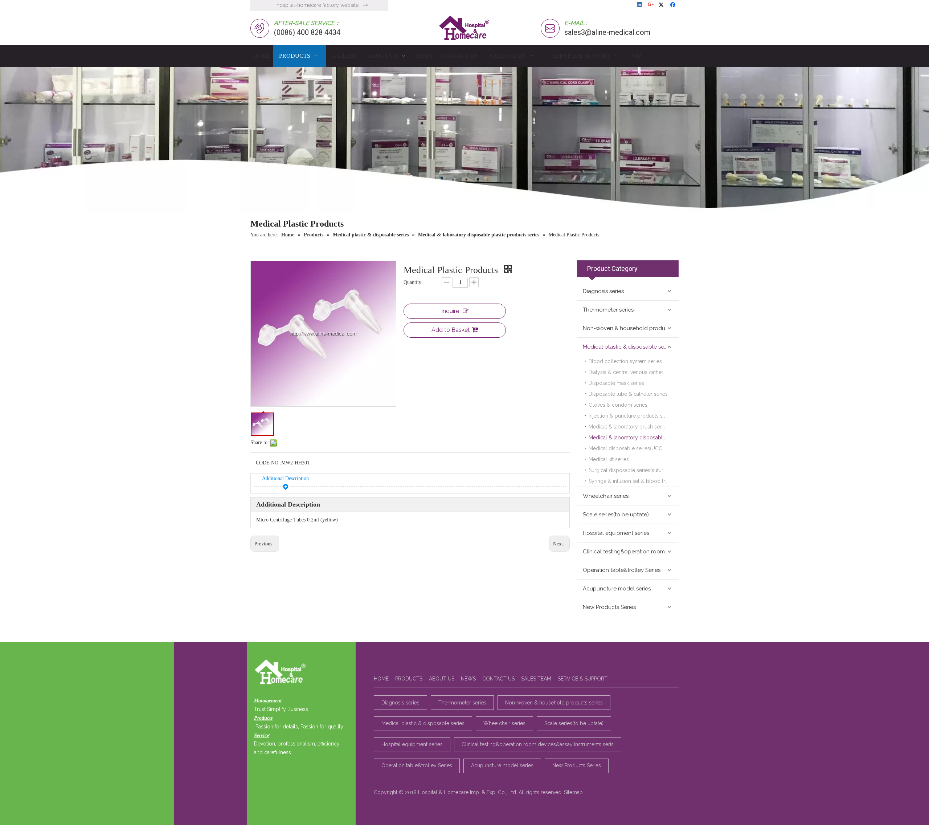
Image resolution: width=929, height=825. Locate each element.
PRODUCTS (408, 679)
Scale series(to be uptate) (616, 514)
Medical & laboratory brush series (628, 427)
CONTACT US (498, 679)
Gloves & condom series (618, 405)
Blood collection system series (625, 361)
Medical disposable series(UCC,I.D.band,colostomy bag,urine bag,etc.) (634, 448)
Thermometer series (608, 309)
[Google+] (651, 5)
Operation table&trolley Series (621, 570)
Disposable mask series (616, 383)
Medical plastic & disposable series (628, 347)
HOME (381, 679)
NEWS (468, 679)
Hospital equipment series (616, 533)
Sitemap (573, 792)
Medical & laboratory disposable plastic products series (634, 437)
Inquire (450, 311)
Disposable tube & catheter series (628, 394)
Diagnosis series (603, 291)
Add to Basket (450, 329)
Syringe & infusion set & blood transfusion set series (634, 481)
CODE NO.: (268, 463)
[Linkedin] (639, 5)
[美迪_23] (282, 672)
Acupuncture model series (617, 588)
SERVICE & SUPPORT (582, 679)
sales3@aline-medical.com (607, 32)
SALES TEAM (536, 679)
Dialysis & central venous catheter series (634, 372)
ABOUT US (441, 679)
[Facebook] (673, 5)
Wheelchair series (606, 496)
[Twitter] (662, 5)
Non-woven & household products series (631, 328)
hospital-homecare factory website (318, 5)
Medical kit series (609, 459)
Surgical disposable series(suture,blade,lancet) (634, 470)
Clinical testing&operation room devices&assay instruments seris (631, 551)
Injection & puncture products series (631, 416)
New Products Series (609, 607)
